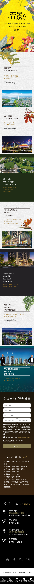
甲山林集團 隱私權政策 (24, 437)
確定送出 (17, 446)
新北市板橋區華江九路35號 (18, 515)
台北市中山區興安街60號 (17, 534)
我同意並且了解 (18, 437)
